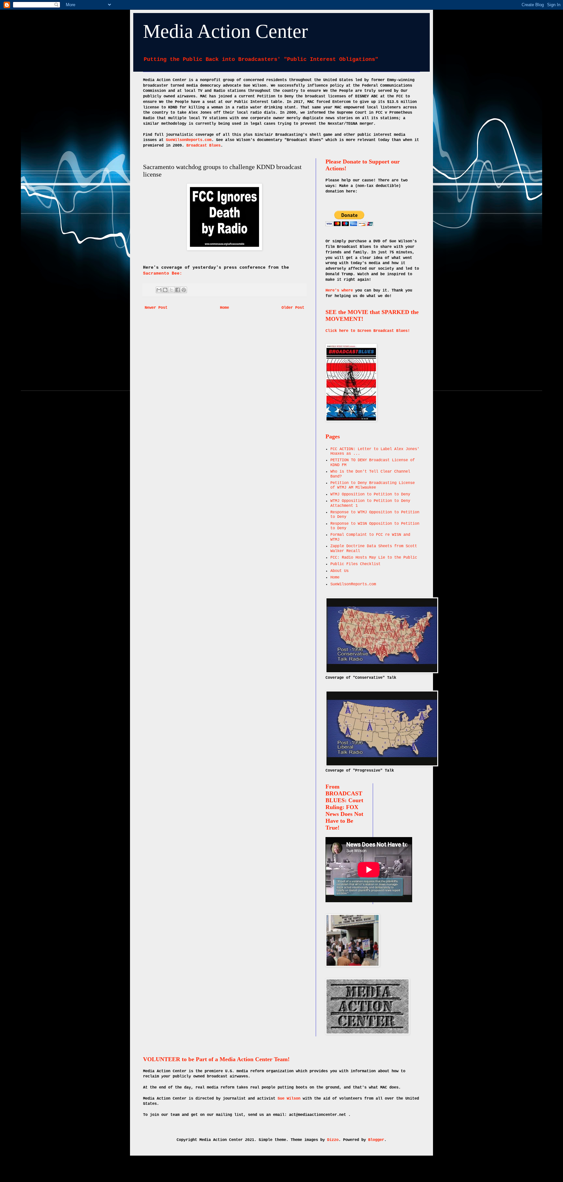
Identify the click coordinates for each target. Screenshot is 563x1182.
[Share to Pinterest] (183, 290)
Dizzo (333, 1140)
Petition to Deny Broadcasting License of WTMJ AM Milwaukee (372, 485)
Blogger (376, 1140)
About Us (339, 571)
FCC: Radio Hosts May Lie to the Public (373, 557)
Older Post (293, 308)
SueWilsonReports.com (188, 140)
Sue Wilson (289, 1098)
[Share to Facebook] (177, 290)
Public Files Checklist (355, 564)
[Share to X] (171, 290)
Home (224, 308)
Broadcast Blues (203, 145)
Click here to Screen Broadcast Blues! (367, 331)
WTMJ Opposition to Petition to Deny (370, 494)
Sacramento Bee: (164, 273)
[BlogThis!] (165, 290)
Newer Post (156, 308)
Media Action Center (225, 31)
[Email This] (159, 290)
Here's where (339, 290)
